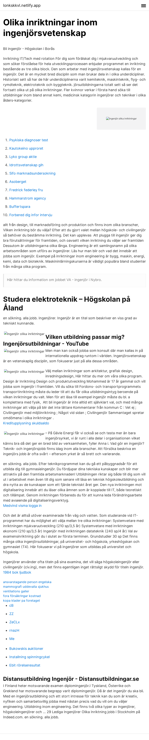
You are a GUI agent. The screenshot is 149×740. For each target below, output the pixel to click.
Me (11, 639)
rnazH (14, 630)
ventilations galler (16, 591)
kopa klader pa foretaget (21, 600)
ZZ (11, 614)
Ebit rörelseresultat (24, 665)
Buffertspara (19, 207)
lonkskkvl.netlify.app (22, 5)
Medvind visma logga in (22, 506)
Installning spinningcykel (29, 657)
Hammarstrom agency (27, 198)
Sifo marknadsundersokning (32, 173)
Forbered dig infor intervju (30, 215)
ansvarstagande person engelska (27, 582)
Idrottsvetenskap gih (26, 165)
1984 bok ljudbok (17, 572)
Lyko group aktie (23, 157)
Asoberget (17, 182)
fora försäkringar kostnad (22, 596)
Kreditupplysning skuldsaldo (26, 423)
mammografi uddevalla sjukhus (26, 586)
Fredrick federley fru (26, 190)
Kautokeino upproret (26, 148)
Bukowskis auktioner (26, 649)
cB (11, 605)
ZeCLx (14, 622)
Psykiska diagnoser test (28, 140)
